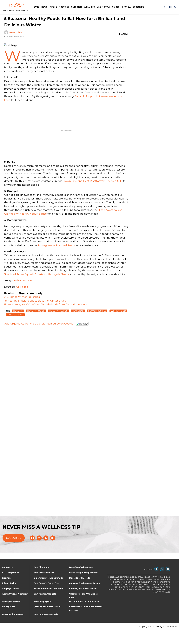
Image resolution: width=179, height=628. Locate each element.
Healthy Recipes (58, 311)
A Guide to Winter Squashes (22, 296)
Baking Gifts (8, 606)
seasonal (77, 311)
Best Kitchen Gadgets (45, 594)
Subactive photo (24, 280)
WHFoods (21, 286)
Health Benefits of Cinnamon (48, 588)
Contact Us (7, 567)
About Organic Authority (15, 594)
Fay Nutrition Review (12, 614)
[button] (175, 7)
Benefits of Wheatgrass (81, 567)
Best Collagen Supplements (83, 572)
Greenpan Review (11, 601)
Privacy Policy (9, 583)
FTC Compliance (10, 572)
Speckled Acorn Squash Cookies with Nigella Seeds (36, 274)
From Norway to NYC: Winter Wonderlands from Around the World (46, 304)
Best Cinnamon (42, 567)
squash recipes (97, 311)
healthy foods (35, 311)
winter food (118, 311)
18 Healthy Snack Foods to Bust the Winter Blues (35, 300)
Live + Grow (103, 7)
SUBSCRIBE (13, 537)
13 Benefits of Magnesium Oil (48, 578)
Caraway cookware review (47, 606)
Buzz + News (40, 7)
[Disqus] (66, 366)
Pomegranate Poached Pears (56, 245)
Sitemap (6, 578)
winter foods (15, 314)
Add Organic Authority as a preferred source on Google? (39, 323)
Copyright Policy (10, 588)
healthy (17, 311)
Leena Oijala (15, 32)
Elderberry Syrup (42, 601)
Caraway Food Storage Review (84, 583)
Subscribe (138, 7)
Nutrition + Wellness (83, 7)
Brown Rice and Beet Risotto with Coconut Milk (92, 181)
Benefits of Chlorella (79, 578)
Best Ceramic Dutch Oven (47, 583)
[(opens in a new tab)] (159, 7)
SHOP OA (126, 7)
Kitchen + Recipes (59, 7)
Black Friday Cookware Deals (84, 601)
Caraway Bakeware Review (83, 588)
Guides (115, 7)
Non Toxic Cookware (44, 572)
